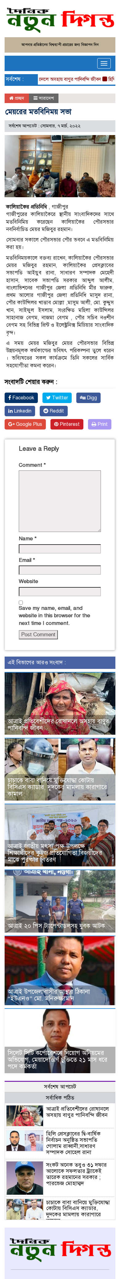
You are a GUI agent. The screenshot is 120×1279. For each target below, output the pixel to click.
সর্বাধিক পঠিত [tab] (60, 1098)
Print (102, 424)
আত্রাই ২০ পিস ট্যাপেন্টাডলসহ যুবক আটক (56, 926)
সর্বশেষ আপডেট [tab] (60, 1087)
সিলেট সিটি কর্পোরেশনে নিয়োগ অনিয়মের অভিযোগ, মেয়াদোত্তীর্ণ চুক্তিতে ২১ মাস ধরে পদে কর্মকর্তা (57, 1059)
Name (28, 538)
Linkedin (22, 411)
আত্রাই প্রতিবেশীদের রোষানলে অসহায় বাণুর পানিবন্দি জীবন (58, 724)
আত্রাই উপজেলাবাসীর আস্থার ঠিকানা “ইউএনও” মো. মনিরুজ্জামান (49, 995)
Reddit (56, 411)
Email (27, 560)
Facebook (22, 398)
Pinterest (69, 424)
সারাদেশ (46, 98)
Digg (91, 398)
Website (28, 581)
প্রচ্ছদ (19, 98)
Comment (32, 465)
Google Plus (28, 424)
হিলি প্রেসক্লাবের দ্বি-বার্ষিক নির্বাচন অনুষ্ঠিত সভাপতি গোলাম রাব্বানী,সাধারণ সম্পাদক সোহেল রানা (73, 1142)
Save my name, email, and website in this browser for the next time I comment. (54, 615)
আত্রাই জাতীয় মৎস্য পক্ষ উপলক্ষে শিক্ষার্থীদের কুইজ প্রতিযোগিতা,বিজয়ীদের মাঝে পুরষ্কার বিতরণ (55, 853)
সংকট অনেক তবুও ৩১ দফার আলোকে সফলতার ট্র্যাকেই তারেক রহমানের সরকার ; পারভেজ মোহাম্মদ (76, 1173)
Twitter (59, 398)
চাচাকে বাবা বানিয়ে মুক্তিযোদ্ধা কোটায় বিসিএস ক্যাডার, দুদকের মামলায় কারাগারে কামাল (57, 787)
